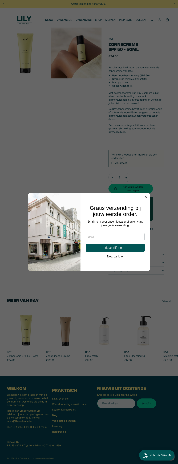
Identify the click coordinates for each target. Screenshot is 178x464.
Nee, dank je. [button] (115, 256)
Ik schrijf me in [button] (115, 247)
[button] (145, 196)
